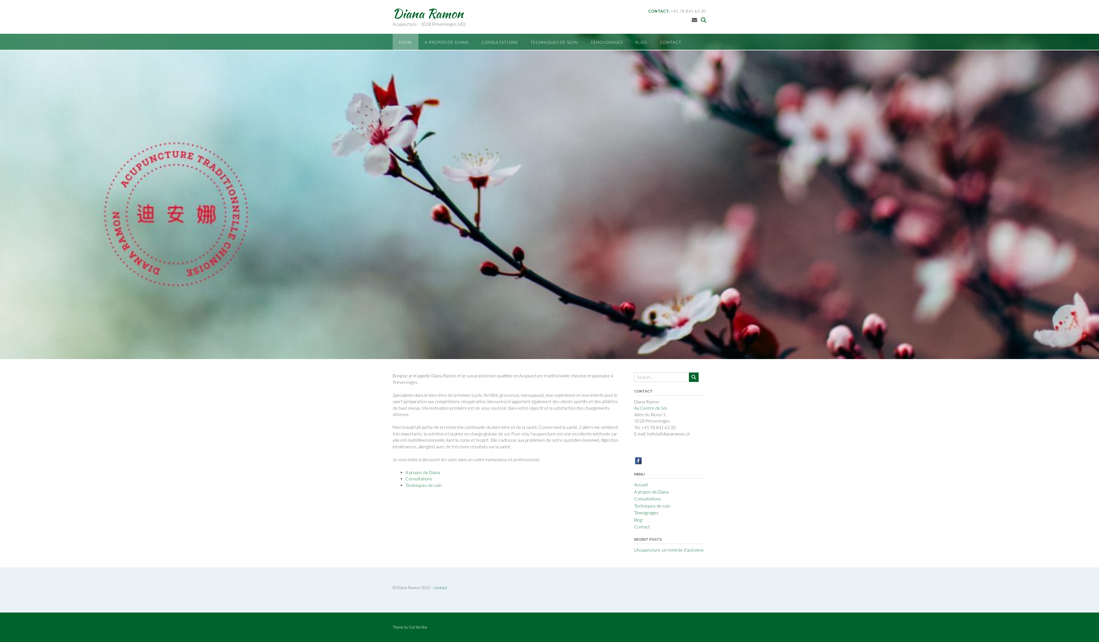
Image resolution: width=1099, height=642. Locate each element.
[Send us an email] (694, 20)
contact (440, 587)
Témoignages (606, 42)
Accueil (641, 484)
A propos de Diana (447, 42)
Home (405, 42)
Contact (670, 42)
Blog (641, 42)
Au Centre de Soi (650, 408)
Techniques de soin (554, 42)
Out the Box (418, 627)
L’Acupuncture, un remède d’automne (669, 549)
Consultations (499, 42)
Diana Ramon (428, 13)
